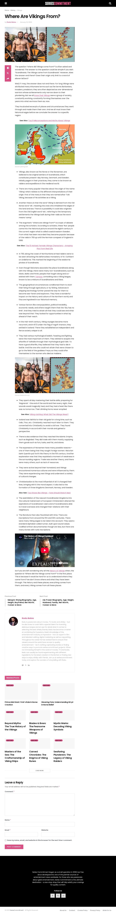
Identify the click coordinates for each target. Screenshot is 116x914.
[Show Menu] (6, 3)
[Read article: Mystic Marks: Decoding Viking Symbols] (64, 715)
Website (44, 830)
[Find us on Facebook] (52, 896)
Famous (38, 276)
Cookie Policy (82, 910)
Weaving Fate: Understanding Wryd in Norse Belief (57, 703)
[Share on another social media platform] (8, 79)
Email (8, 830)
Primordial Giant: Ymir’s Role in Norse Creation (21, 703)
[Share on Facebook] (8, 68)
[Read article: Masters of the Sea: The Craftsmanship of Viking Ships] (15, 743)
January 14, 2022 (26, 22)
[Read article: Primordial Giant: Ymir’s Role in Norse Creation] (21, 691)
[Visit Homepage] (58, 3)
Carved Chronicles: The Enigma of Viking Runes (38, 756)
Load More (40, 771)
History (13, 10)
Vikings (19, 10)
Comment (10, 791)
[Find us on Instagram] (63, 896)
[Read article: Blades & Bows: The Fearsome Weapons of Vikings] (39, 715)
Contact (72, 910)
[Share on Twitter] (8, 73)
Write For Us (107, 910)
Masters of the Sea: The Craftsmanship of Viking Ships (15, 756)
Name (8, 820)
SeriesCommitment (16, 910)
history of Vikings (57, 570)
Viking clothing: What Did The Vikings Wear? (49, 414)
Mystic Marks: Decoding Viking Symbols (63, 726)
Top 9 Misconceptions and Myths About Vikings (49, 120)
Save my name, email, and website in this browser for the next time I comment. (39, 840)
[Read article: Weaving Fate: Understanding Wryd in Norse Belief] (58, 691)
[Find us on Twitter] (58, 896)
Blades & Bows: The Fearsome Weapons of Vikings (37, 728)
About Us (63, 910)
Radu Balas (11, 22)
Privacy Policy (95, 910)
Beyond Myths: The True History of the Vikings (15, 726)
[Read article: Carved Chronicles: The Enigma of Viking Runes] (39, 743)
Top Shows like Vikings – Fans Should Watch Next (49, 492)
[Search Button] (110, 3)
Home (7, 10)
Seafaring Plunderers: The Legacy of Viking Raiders (63, 756)
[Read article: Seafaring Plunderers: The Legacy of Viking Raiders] (64, 743)
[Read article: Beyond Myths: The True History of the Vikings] (15, 715)
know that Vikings (42, 95)
